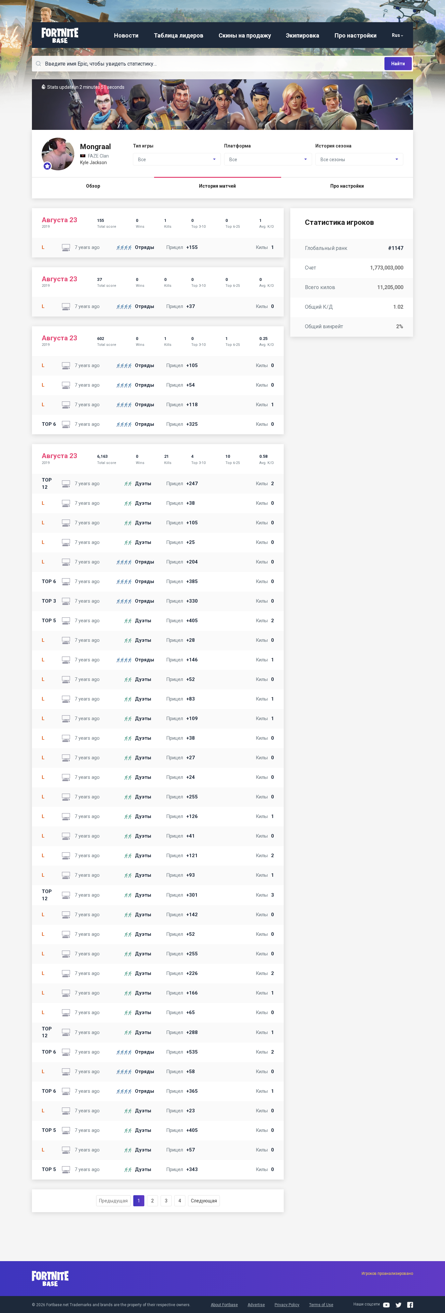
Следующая (204, 1200)
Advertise (256, 1305)
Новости (126, 35)
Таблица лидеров (178, 35)
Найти (398, 63)
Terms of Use (321, 1305)
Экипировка (302, 35)
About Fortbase (224, 1305)
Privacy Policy (287, 1305)
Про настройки (356, 35)
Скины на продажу (245, 35)
